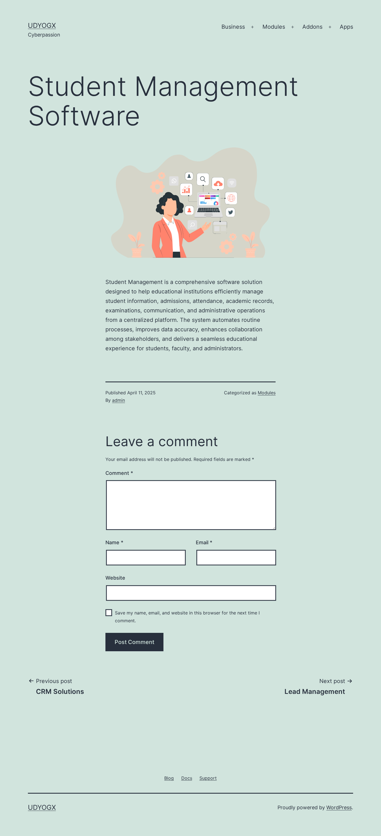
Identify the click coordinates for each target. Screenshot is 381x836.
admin (118, 400)
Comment (119, 473)
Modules (273, 26)
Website (115, 578)
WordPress (339, 807)
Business (233, 26)
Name (114, 542)
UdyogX (42, 25)
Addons (312, 26)
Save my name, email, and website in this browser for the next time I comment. (187, 616)
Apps (346, 26)
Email (204, 542)
